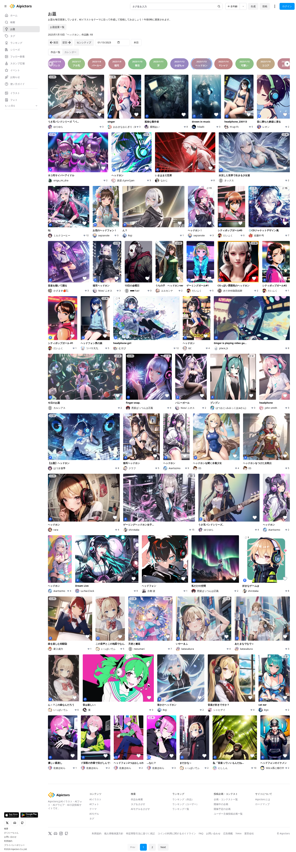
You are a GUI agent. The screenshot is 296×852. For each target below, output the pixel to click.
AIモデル (94, 813)
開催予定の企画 (222, 809)
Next (163, 847)
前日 (55, 42)
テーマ (93, 809)
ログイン (287, 6)
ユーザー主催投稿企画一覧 (228, 813)
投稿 (264, 6)
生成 (253, 6)
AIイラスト (95, 799)
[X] (50, 833)
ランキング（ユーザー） (185, 804)
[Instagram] (61, 833)
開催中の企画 (221, 804)
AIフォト (94, 804)
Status (239, 833)
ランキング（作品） (183, 799)
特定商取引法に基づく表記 (140, 833)
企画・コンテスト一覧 (226, 799)
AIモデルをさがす (140, 809)
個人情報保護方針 (113, 833)
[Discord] (55, 833)
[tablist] (63, 52)
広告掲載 (228, 833)
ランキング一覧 (180, 809)
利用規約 (8, 841)
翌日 (64, 42)
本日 (136, 42)
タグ (91, 818)
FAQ (201, 833)
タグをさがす (138, 804)
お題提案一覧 (57, 27)
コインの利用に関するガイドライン (177, 833)
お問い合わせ (10, 837)
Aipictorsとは (262, 799)
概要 (6, 828)
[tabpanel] (169, 419)
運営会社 (249, 833)
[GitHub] (66, 833)
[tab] (55, 52)
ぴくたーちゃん (11, 832)
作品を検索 (137, 799)
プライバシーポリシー (14, 845)
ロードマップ (262, 804)
